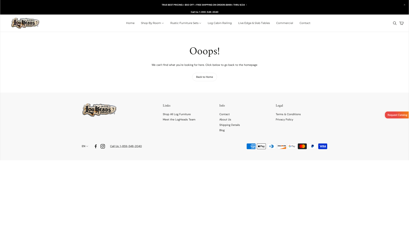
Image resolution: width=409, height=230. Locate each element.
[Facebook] (95, 146)
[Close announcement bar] (404, 4)
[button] (394, 23)
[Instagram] (102, 146)
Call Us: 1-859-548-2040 (204, 12)
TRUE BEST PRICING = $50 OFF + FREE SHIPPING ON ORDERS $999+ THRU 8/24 (203, 4)
